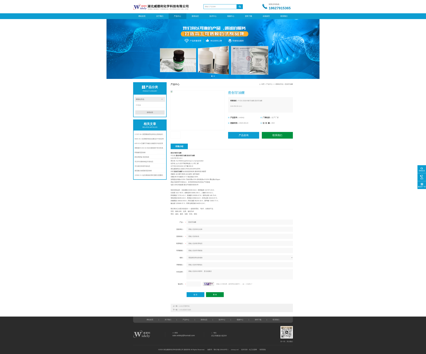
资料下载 (248, 16)
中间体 (138, 105)
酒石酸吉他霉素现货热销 (143, 171)
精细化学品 (140, 99)
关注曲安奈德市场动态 (142, 166)
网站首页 (142, 16)
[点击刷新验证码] (208, 284)
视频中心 (230, 16)
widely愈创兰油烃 (185, 310)
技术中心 (213, 16)
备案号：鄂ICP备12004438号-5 (217, 349)
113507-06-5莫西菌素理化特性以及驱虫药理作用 (150, 134)
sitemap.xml (235, 349)
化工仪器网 (253, 349)
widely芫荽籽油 (184, 306)
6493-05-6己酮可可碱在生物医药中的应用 (149, 143)
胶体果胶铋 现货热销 (142, 157)
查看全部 (150, 112)
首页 (262, 84)
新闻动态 (195, 16)
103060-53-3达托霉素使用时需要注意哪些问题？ (150, 175)
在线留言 (266, 16)
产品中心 (177, 16)
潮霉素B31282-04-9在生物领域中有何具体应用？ (150, 148)
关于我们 (159, 16)
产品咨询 (243, 135)
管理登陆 (262, 349)
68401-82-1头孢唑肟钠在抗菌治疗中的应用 (149, 139)
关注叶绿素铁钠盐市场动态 (144, 161)
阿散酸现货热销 (140, 152)
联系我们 (284, 16)
